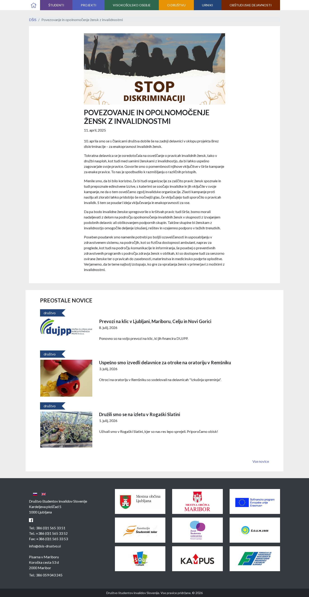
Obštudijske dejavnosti (251, 5)
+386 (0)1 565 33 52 (52, 533)
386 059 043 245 (49, 575)
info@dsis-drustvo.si (45, 546)
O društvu (176, 5)
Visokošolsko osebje (132, 5)
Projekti (88, 5)
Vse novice (260, 461)
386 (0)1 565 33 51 (50, 528)
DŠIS (32, 19)
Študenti (56, 5)
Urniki (207, 5)
